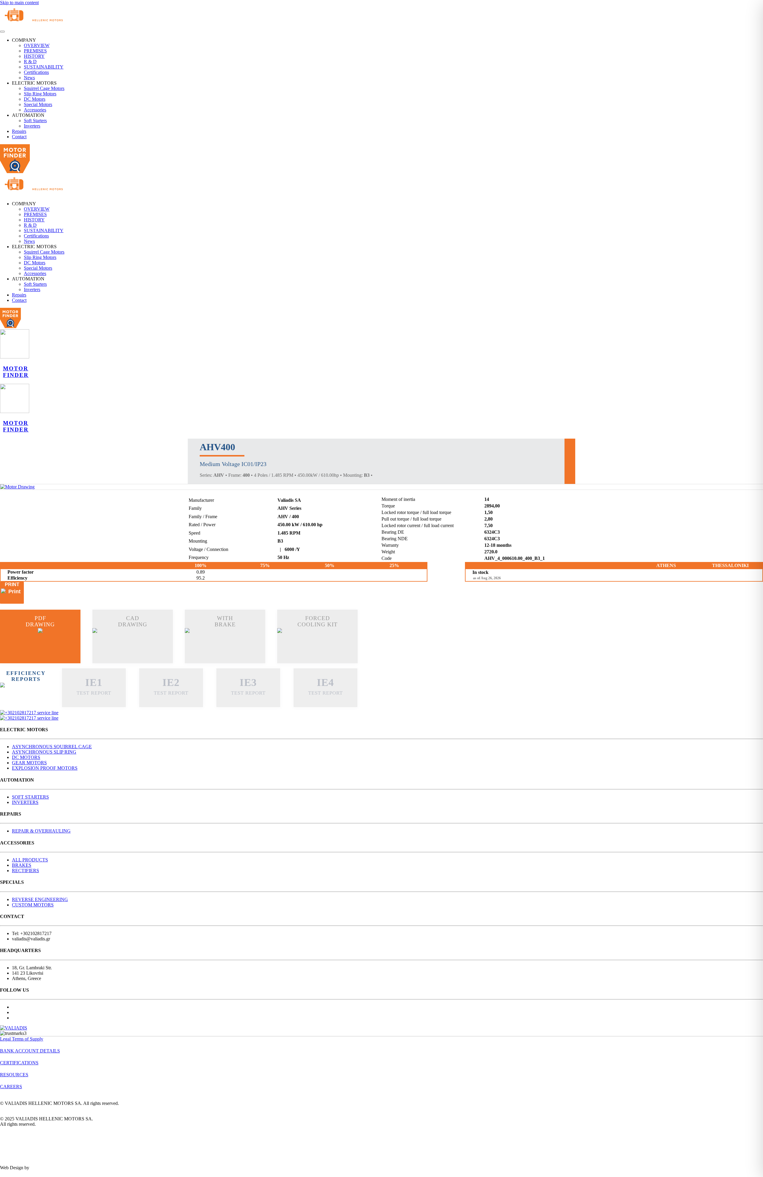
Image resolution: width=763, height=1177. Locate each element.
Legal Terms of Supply (21, 1038)
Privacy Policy (14, 1134)
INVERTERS (25, 802)
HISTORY (34, 56)
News (29, 77)
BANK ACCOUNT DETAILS (30, 1050)
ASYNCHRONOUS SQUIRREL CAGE (52, 746)
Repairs (19, 131)
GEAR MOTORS (29, 762)
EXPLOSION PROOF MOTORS (44, 768)
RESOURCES (14, 1074)
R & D (30, 61)
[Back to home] (37, 24)
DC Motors (34, 99)
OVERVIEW (36, 45)
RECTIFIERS (25, 870)
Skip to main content (19, 2)
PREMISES (35, 50)
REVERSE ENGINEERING (40, 899)
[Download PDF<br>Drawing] (40, 644)
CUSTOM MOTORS (33, 904)
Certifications (36, 72)
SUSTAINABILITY (43, 66)
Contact (19, 136)
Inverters (32, 125)
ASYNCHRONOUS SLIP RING (44, 751)
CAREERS (11, 1086)
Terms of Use (12, 1150)
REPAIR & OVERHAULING (41, 830)
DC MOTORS (26, 757)
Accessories (35, 109)
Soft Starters (35, 120)
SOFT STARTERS (30, 796)
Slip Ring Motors (40, 93)
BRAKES (21, 865)
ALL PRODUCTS (30, 859)
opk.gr (36, 1167)
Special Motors (38, 104)
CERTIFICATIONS (19, 1062)
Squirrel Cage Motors (44, 88)
